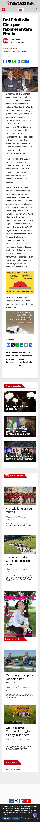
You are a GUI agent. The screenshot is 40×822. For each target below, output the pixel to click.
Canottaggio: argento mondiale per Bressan (20, 679)
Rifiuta (16, 818)
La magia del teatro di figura (18, 408)
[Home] (3, 9)
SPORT (10, 690)
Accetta (6, 818)
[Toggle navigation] (21, 9)
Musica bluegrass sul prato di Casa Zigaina (19, 458)
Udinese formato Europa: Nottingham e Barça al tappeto (19, 731)
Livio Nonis (12, 517)
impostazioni (6, 814)
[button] (37, 9)
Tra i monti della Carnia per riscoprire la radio (19, 560)
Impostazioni (27, 818)
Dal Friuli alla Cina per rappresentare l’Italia (17, 26)
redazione (16, 39)
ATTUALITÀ (11, 519)
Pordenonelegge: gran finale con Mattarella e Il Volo (18, 431)
